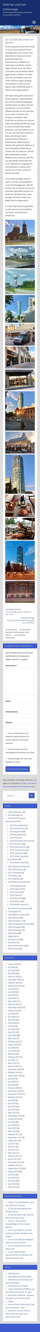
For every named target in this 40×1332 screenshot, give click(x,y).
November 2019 (14, 1094)
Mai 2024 (12, 1020)
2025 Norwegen (14, 927)
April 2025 (12, 998)
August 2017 (13, 1140)
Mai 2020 (12, 1085)
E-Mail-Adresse (12, 712)
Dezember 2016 (14, 1162)
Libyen (11, 1301)
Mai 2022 (12, 1054)
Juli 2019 (11, 1100)
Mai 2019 (12, 1106)
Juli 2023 (11, 1026)
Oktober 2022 (13, 1041)
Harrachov (12, 942)
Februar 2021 (13, 1066)
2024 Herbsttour (15, 921)
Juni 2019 (12, 1103)
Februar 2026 (13, 976)
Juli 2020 (11, 1078)
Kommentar (11, 665)
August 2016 (13, 1171)
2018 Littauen (15, 892)
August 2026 (13, 964)
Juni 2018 (12, 1125)
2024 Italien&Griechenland (19, 924)
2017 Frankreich (14, 872)
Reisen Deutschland (16, 945)
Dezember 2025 (14, 979)
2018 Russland (18, 632)
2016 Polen (14, 837)
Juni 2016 (12, 1177)
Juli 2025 (11, 989)
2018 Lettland (15, 889)
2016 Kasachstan (17, 828)
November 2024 (14, 1007)
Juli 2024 (11, 1013)
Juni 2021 (12, 1060)
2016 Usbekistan (17, 853)
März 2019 (12, 1112)
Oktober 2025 (13, 983)
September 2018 (15, 1116)
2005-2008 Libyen (15, 812)
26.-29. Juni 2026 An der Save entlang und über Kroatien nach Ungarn (19, 1233)
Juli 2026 (11, 967)
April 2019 (12, 1109)
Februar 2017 (13, 1156)
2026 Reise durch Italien (18, 1286)
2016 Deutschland (17, 825)
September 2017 (15, 1137)
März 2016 (12, 1187)
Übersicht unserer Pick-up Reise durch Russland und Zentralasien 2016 (18, 1313)
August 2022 (13, 1044)
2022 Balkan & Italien (16, 914)
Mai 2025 (12, 995)
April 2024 (12, 1023)
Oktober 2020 (13, 1072)
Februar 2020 (13, 1088)
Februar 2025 (13, 1004)
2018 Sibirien (15, 901)
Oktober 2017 (13, 1134)
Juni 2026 (12, 970)
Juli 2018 (11, 1122)
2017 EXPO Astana (15, 869)
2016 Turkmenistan (18, 850)
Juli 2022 (11, 1048)
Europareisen (13, 939)
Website (9, 722)
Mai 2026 (12, 973)
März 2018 (12, 1131)
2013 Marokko (14, 815)
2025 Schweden (14, 930)
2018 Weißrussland (18, 904)
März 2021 (12, 1063)
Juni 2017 (12, 1143)
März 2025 (12, 1001)
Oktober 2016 (13, 1165)
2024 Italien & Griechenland (19, 1276)
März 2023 (12, 1038)
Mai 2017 (12, 1147)
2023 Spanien (13, 918)
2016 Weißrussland (18, 862)
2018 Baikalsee (16, 886)
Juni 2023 (12, 1029)
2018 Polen (14, 895)
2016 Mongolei (16, 834)
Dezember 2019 (14, 1091)
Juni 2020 (12, 1082)
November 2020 (14, 1069)
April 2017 (12, 1150)
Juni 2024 (12, 1017)
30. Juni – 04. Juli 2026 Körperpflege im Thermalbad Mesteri (18, 1224)
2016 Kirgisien (16, 831)
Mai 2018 (12, 1128)
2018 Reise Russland (16, 882)
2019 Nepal (12, 911)
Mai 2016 (12, 1181)
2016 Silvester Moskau (17, 866)
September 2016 (15, 1168)
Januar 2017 (13, 1159)
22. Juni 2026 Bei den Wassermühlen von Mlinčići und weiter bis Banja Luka (19, 1255)
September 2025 (15, 986)
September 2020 (15, 1075)
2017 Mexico (13, 876)
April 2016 (12, 1184)
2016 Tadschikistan (18, 847)
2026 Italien (13, 933)
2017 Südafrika (14, 879)
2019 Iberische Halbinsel (18, 908)
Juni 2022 (12, 1051)
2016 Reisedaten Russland (21, 841)
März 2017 (12, 1153)
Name (8, 701)
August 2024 (13, 1010)
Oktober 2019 (13, 1097)
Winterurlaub (13, 948)
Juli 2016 (11, 1174)
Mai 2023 (12, 1032)
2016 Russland (16, 844)
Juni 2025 (12, 992)
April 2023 (12, 1035)
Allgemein (12, 936)
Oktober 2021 (13, 1057)
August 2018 (13, 1119)
